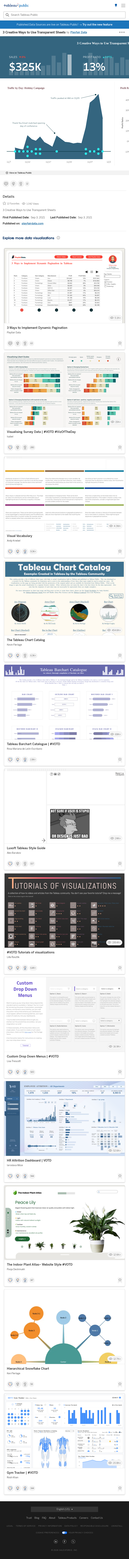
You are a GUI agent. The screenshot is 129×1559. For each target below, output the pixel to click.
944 (32, 1176)
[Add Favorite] (120, 344)
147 (31, 1280)
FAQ (44, 1518)
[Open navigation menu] (123, 5)
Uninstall (117, 1526)
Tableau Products (67, 1518)
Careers (83, 1518)
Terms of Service (26, 1526)
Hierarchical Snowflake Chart (28, 1369)
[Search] (7, 15)
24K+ (118, 838)
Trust (29, 1518)
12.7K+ (117, 1358)
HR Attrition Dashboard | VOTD (29, 1160)
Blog (36, 1518)
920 (32, 1072)
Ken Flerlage (13, 1373)
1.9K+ (33, 760)
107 (32, 864)
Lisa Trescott (14, 1061)
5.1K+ (118, 318)
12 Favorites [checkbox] (13, 203)
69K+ (118, 734)
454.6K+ (116, 630)
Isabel (10, 436)
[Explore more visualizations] (116, 6)
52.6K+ (117, 1150)
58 (31, 1384)
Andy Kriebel (13, 540)
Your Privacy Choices (81, 1533)
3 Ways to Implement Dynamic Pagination (37, 328)
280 (32, 447)
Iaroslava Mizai (15, 1165)
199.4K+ (116, 942)
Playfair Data (78, 32)
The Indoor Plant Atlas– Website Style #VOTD (40, 1264)
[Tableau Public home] (16, 5)
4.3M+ (117, 526)
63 (31, 343)
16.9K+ (117, 1046)
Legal (10, 1526)
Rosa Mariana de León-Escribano (24, 748)
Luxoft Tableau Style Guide (26, 848)
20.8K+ (117, 1462)
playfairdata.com (33, 223)
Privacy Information (50, 1526)
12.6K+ (117, 1254)
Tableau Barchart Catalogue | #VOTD (33, 744)
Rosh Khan (12, 1477)
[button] (55, 1541)
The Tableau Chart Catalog (26, 640)
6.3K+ (33, 655)
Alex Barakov (14, 853)
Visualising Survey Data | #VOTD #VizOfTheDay (41, 432)
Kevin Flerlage (14, 644)
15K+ (118, 422)
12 (27, 184)
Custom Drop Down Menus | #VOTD (33, 1056)
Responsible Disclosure (94, 1526)
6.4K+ (33, 968)
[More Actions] (122, 32)
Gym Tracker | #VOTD (22, 1473)
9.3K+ (33, 551)
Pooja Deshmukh (16, 1269)
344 (32, 1488)
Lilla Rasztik (13, 957)
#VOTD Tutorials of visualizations (30, 952)
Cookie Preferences (47, 1533)
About (52, 1518)
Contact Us (97, 1518)
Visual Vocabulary (19, 536)
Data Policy (71, 1526)
